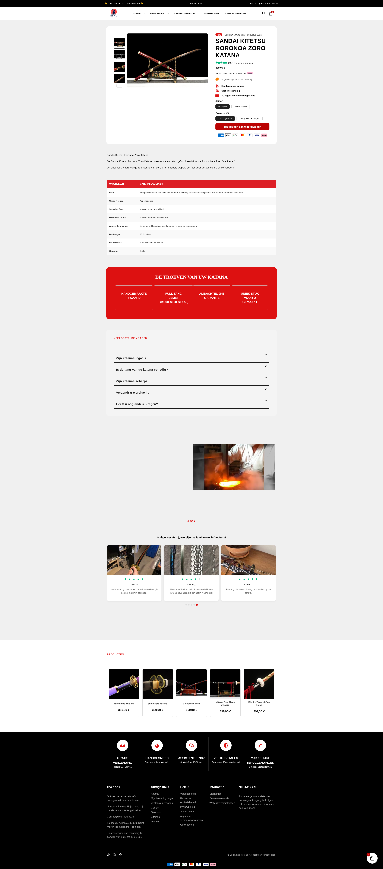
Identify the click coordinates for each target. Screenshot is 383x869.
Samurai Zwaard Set (185, 13)
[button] (191, 357)
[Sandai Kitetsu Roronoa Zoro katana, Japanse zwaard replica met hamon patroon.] (119, 79)
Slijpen (219, 100)
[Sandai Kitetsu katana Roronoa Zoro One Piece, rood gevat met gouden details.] (119, 67)
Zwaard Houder (210, 13)
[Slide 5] (197, 605)
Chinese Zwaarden (235, 13)
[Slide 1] (186, 605)
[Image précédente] (130, 60)
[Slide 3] (191, 605)
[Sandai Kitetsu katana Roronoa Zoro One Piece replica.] (119, 55)
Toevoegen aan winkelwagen (242, 126)
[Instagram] (114, 854)
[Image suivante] (204, 60)
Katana (137, 13)
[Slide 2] (189, 605)
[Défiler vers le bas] (119, 86)
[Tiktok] (108, 854)
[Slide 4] (194, 605)
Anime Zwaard (157, 13)
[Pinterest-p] (120, 854)
